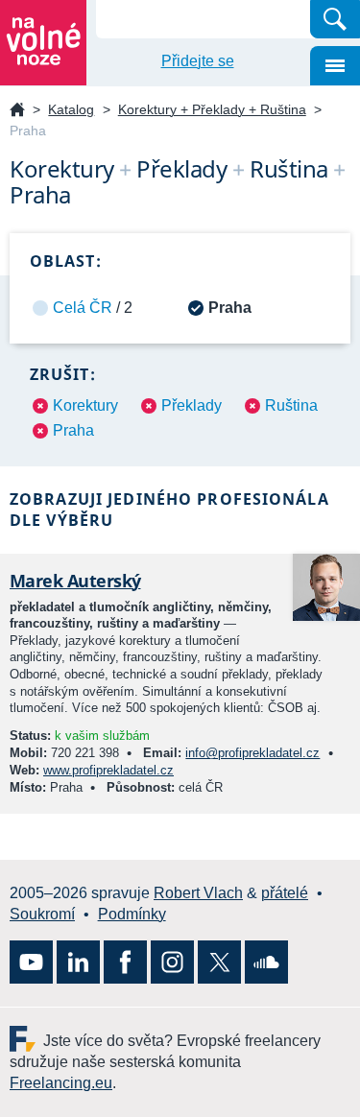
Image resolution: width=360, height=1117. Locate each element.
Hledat (335, 19)
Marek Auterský (75, 580)
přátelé (284, 893)
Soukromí (42, 914)
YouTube (31, 962)
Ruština (291, 405)
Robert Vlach (198, 893)
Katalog (71, 109)
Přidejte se (197, 61)
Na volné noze (17, 111)
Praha (73, 430)
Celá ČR (82, 307)
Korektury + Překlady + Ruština (212, 109)
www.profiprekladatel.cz (108, 770)
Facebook (125, 962)
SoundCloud (266, 962)
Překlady (191, 405)
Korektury (85, 405)
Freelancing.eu (26, 1039)
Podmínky (132, 914)
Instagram (172, 962)
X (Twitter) (219, 962)
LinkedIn (78, 962)
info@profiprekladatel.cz (252, 753)
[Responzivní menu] (335, 65)
